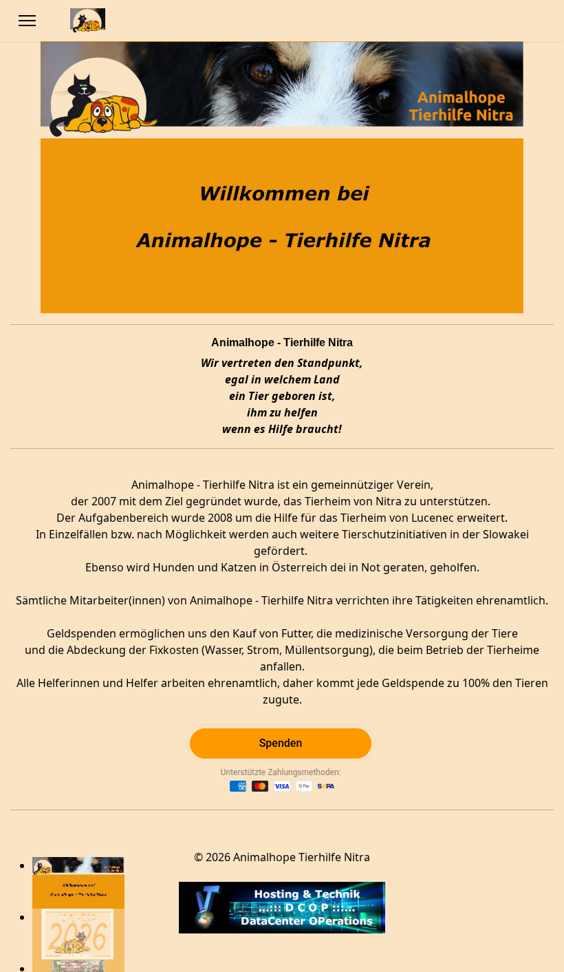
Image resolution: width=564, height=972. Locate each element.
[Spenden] (282, 761)
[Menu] (27, 20)
